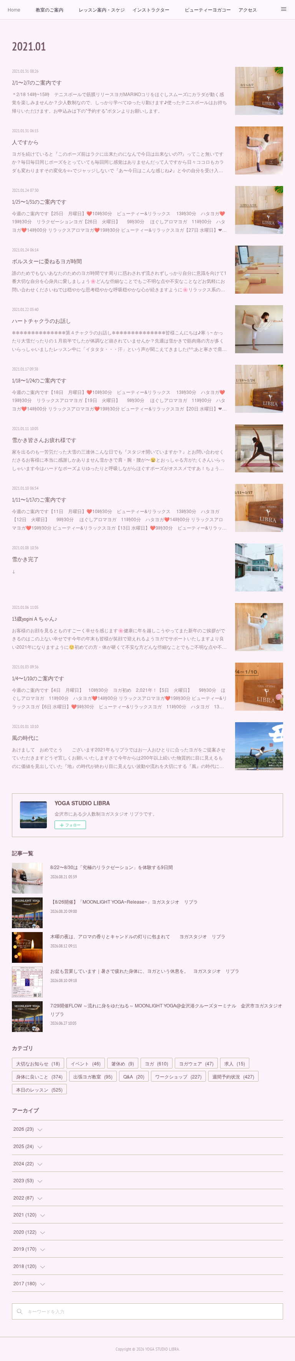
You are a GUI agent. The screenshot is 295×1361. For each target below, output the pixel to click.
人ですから (25, 142)
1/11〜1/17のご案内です (39, 499)
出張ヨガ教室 (93, 1076)
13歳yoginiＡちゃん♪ (34, 618)
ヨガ (156, 1063)
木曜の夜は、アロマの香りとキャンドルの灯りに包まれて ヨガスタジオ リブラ (137, 936)
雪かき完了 (25, 559)
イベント (86, 1063)
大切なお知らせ (38, 1063)
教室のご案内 (49, 9)
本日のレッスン (39, 1089)
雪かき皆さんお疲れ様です (44, 440)
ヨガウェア (196, 1063)
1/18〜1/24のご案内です (39, 380)
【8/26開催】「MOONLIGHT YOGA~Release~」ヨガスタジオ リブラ (124, 901)
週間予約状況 (233, 1076)
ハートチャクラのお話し (41, 320)
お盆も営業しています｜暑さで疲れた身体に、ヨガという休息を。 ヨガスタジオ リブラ (144, 970)
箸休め (122, 1063)
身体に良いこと (39, 1076)
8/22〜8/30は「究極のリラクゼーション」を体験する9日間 (111, 867)
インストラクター (151, 9)
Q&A (133, 1076)
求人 (234, 1063)
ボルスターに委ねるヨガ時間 (47, 261)
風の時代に (25, 738)
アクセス (248, 9)
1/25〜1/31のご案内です (39, 201)
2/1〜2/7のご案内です (37, 82)
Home (14, 9)
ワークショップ (178, 1076)
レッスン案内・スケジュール (102, 9)
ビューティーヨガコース (208, 9)
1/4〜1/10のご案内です (38, 678)
